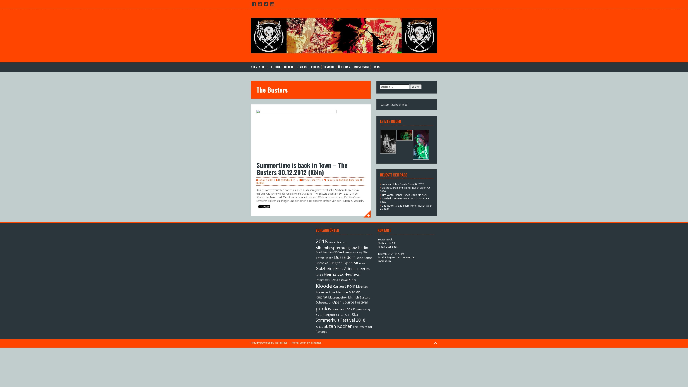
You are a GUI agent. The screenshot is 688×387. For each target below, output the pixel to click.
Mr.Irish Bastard (359, 297)
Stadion (319, 327)
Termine (328, 67)
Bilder (288, 67)
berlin (363, 247)
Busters (331, 179)
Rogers (358, 309)
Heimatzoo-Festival (342, 274)
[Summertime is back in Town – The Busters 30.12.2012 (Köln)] (296, 133)
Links (376, 67)
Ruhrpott (329, 315)
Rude (351, 179)
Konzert (339, 286)
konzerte (316, 179)
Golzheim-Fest (329, 268)
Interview (322, 280)
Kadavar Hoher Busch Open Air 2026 (403, 184)
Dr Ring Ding (342, 179)
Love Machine (338, 292)
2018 (322, 241)
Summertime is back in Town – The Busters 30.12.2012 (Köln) (301, 168)
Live (359, 286)
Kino (352, 279)
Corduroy (357, 252)
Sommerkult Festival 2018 (340, 320)
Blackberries (324, 252)
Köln (351, 286)
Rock (348, 309)
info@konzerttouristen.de (400, 257)
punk (321, 308)
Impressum (361, 67)
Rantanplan (336, 309)
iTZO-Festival (338, 280)
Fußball (362, 263)
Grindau (351, 268)
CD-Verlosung (342, 252)
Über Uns (344, 67)
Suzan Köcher (338, 326)
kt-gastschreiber (286, 179)
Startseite (258, 67)
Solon (303, 342)
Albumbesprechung (333, 247)
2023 (344, 242)
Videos (315, 67)
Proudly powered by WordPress (269, 342)
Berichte (306, 179)
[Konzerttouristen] (344, 35)
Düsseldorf (344, 257)
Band (353, 248)
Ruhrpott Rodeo (343, 315)
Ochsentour (324, 302)
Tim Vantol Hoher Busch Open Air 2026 (404, 195)
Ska (357, 179)
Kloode (324, 285)
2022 (337, 242)
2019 (331, 242)
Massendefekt (337, 297)
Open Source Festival (350, 302)
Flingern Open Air (344, 262)
